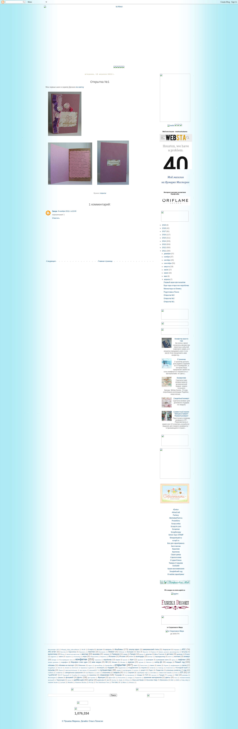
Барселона (72, 652)
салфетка (59, 672)
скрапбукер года (142, 672)
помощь (160, 668)
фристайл (112, 677)
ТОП (146, 675)
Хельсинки (121, 677)
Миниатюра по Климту (172, 289)
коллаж (177, 656)
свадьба (116, 672)
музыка (141, 662)
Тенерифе (118, 675)
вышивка (96, 654)
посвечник (169, 668)
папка (159, 665)
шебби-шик (79, 680)
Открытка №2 (169, 298)
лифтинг (182, 659)
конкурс (54, 660)
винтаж (85, 654)
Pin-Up (91, 682)
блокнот (111, 652)
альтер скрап (134, 649)
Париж (166, 665)
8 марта (91, 649)
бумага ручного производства (169, 652)
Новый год (179, 662)
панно (152, 665)
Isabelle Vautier (53, 682)
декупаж (149, 654)
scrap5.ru (175, 541)
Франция (101, 677)
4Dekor (176, 510)
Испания (112, 656)
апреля (167, 279)
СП (181, 672)
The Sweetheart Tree (102, 682)
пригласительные (71, 670)
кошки (118, 660)
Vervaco (131, 682)
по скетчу (80, 87)
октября (167, 260)
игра (84, 656)
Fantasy (176, 515)
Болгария (130, 652)
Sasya (54, 211)
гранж (125, 654)
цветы (167, 677)
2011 (164, 251)
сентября (168, 263)
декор (141, 654)
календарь (140, 656)
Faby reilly (185, 680)
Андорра (176, 649)
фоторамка (91, 677)
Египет (187, 654)
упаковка (185, 675)
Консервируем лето (66, 660)
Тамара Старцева (176, 563)
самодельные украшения (74, 672)
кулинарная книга (162, 660)
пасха (184, 665)
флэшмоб (69, 677)
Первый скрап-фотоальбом (174, 282)
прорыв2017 (93, 670)
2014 (164, 241)
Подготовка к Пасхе (171, 292)
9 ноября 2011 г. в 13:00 (67, 211)
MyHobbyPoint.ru (175, 518)
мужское (131, 662)
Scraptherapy (176, 532)
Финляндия (52, 677)
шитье (90, 680)
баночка (63, 652)
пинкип (67, 668)
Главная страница (105, 261)
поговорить (101, 668)
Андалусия (167, 649)
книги (170, 656)
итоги (131, 656)
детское (170, 654)
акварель (108, 649)
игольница (77, 656)
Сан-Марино (90, 672)
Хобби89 (175, 566)
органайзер (98, 665)
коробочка (108, 660)
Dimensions (164, 680)
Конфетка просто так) (181, 340)
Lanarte (62, 682)
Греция (133, 654)
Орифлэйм (108, 665)
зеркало (68, 656)
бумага (153, 652)
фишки (60, 677)
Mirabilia (70, 682)
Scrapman (176, 529)
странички (104, 675)
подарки (111, 668)
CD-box (127, 680)
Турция (161, 675)
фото (79, 677)
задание (53, 656)
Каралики (176, 549)
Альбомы (119, 649)
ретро (136, 670)
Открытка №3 (169, 295)
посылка (51, 670)
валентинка (52, 654)
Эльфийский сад (175, 571)
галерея (106, 654)
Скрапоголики (175, 557)
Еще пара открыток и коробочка (176, 285)
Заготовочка (176, 546)
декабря (167, 254)
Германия (116, 654)
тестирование (129, 675)
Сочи (176, 672)
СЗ (124, 672)
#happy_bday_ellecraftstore (70, 649)
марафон (64, 662)
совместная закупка (165, 672)
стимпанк (83, 675)
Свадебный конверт (181, 398)
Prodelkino (176, 521)
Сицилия (131, 672)
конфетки (81, 659)
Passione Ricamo (80, 682)
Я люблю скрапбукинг (175, 574)
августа (167, 267)
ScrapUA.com (176, 526)
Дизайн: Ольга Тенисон (92, 721)
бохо (138, 652)
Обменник (81, 665)
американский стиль (151, 649)
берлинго (82, 652)
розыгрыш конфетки (173, 670)
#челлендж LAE (53, 649)
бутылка (184, 652)
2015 (164, 238)
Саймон (50, 672)
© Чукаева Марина (71, 721)
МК (106, 662)
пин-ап (60, 668)
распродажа (127, 670)
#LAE (83, 649)
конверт (187, 656)
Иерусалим (94, 656)
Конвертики (181, 378)
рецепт (143, 670)
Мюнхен (149, 662)
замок (61, 656)
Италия (122, 656)
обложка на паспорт (66, 665)
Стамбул (75, 675)
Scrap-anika (175, 524)
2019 (164, 225)
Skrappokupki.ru (176, 538)
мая (165, 276)
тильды (139, 675)
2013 (164, 244)
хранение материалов (152, 677)
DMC (172, 680)
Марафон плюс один (79, 662)
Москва (122, 662)
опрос (90, 665)
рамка (119, 670)
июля (166, 270)
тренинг (154, 675)
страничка (92, 675)
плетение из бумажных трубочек (83, 668)
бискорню (102, 652)
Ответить (56, 218)
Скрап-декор (176, 555)
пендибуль (51, 668)
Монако (114, 662)
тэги (176, 675)
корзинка (98, 660)
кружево (140, 660)
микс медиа (96, 662)
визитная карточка (73, 654)
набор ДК (158, 662)
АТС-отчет (52, 652)
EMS (177, 680)
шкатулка (100, 680)
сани (98, 672)
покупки (144, 668)
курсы (173, 660)
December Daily (151, 680)
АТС (184, 649)
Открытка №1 (169, 302)
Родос (151, 670)
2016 (164, 235)
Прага (61, 670)
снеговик (153, 672)
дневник (179, 654)
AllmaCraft (176, 512)
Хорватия (138, 677)
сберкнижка (106, 672)
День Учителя (159, 654)
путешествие (106, 670)
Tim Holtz (115, 682)
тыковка (169, 675)
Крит (132, 660)
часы (175, 677)
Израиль (103, 656)
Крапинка (176, 552)
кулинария (149, 660)
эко (108, 680)
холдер (130, 677)
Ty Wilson (124, 682)
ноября (167, 257)
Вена (62, 654)
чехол (69, 680)
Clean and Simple (138, 680)
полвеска (152, 668)
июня (166, 273)
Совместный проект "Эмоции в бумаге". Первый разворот (181, 414)
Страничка (181, 359)
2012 (164, 248)
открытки (103, 193)
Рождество (159, 670)
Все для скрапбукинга (175, 543)
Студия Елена (175, 560)
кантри (150, 656)
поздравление (133, 668)
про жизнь (83, 670)
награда (169, 662)
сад (185, 670)
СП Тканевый (64, 675)
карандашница (160, 656)
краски (125, 660)
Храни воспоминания (175, 569)
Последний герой (181, 668)
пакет (135, 665)
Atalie (120, 680)
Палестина (143, 665)
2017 (164, 231)
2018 (164, 228)
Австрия (99, 649)
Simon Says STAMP (175, 535)
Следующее (51, 261)
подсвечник (122, 668)
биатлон (91, 652)
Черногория (60, 680)
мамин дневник (53, 662)
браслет (145, 652)
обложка (51, 665)
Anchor (114, 680)
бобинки (121, 652)
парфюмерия (175, 665)
